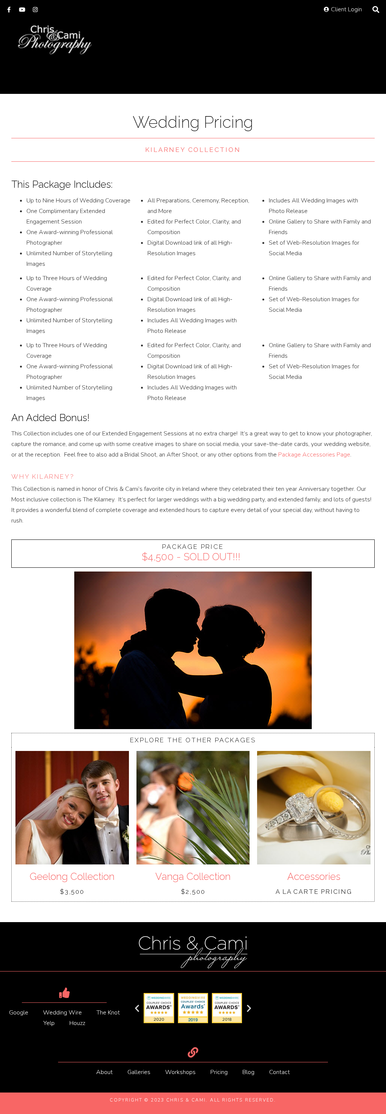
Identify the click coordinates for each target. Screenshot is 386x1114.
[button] (137, 1008)
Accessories (313, 876)
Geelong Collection (72, 876)
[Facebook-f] (9, 10)
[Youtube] (22, 10)
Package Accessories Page (314, 455)
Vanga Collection (193, 876)
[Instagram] (35, 10)
